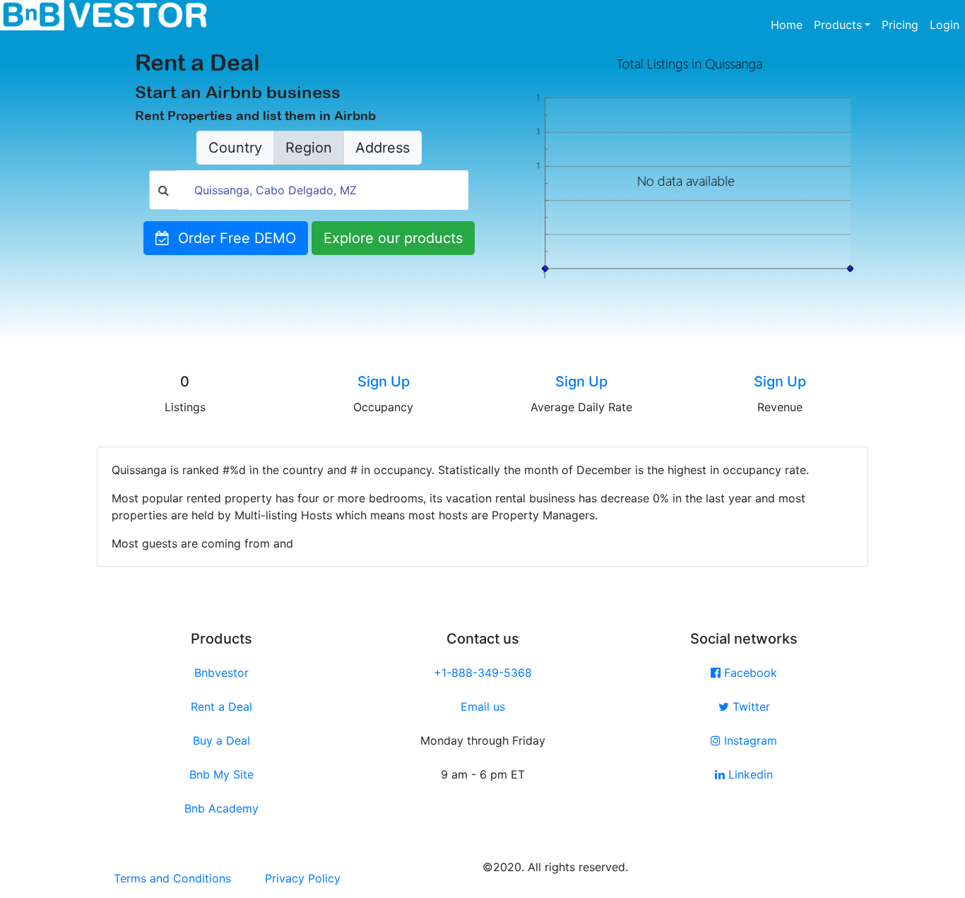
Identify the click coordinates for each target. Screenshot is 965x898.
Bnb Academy (221, 808)
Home (789, 24)
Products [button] (838, 25)
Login (944, 25)
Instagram (749, 740)
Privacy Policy (303, 878)
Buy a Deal (221, 740)
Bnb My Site (221, 774)
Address (382, 147)
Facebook (749, 673)
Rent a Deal (221, 706)
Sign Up (383, 381)
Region (308, 147)
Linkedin (749, 774)
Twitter (749, 706)
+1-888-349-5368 (483, 673)
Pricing (900, 25)
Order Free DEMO (233, 238)
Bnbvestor (221, 673)
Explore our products (393, 238)
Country (235, 147)
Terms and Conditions (172, 878)
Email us (483, 706)
